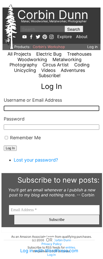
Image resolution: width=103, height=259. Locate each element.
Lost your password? (36, 160)
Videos (48, 70)
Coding (82, 64)
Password (14, 118)
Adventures (73, 70)
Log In (10, 148)
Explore (64, 36)
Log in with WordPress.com (49, 250)
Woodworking (32, 59)
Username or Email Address (33, 100)
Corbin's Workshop (49, 47)
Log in (92, 47)
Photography (23, 64)
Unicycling (25, 70)
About (82, 36)
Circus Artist (55, 64)
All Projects (19, 54)
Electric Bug (49, 54)
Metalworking (67, 59)
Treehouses (79, 54)
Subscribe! (49, 75)
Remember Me (25, 137)
